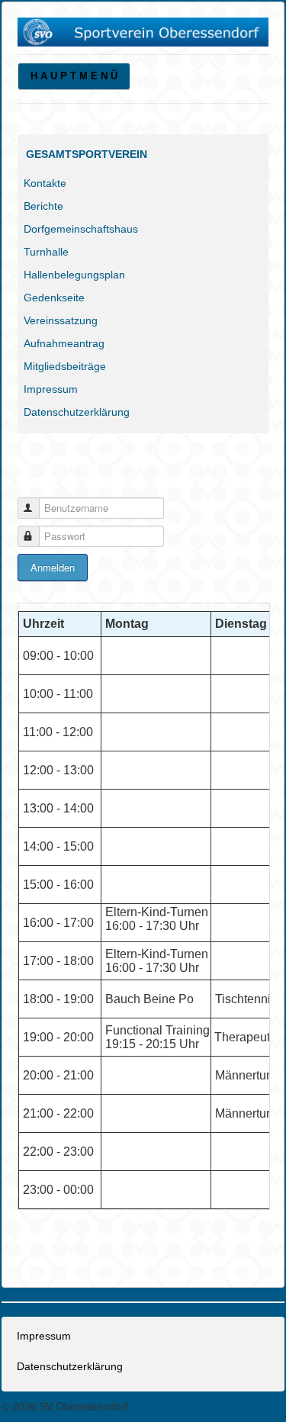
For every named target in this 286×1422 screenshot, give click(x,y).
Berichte (43, 206)
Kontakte (45, 183)
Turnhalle (46, 252)
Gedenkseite (54, 297)
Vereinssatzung (61, 320)
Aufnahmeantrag (64, 343)
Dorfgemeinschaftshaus (81, 229)
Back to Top (253, 1407)
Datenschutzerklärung (77, 412)
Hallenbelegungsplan (74, 275)
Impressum (51, 389)
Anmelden (53, 567)
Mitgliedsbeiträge (65, 366)
